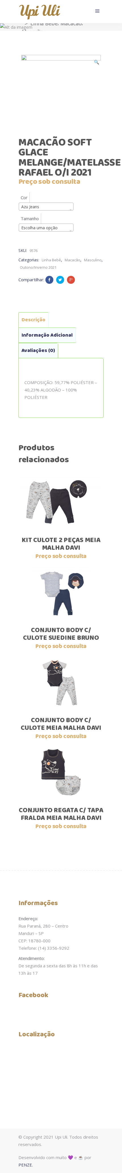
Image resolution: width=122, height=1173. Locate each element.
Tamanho (30, 218)
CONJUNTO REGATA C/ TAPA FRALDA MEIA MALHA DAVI (61, 814)
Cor (24, 197)
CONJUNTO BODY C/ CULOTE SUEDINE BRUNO (61, 634)
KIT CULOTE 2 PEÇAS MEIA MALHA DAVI (61, 544)
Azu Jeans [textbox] (30, 206)
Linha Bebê (44, 23)
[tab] (33, 320)
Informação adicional (47, 335)
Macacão (71, 23)
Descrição (33, 320)
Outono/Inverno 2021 (38, 267)
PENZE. (25, 1165)
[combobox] (46, 207)
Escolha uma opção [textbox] (39, 227)
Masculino (93, 259)
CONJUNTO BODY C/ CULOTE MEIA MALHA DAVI (61, 724)
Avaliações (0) (38, 351)
